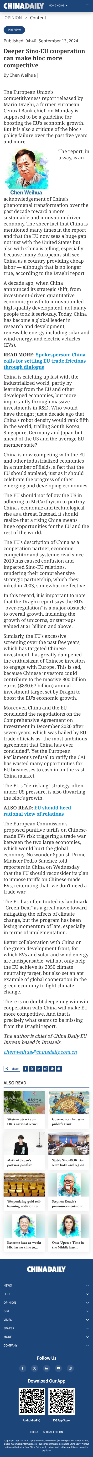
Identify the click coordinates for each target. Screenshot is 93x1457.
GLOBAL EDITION (53, 1432)
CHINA (34, 1432)
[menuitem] (56, 6)
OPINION (13, 18)
